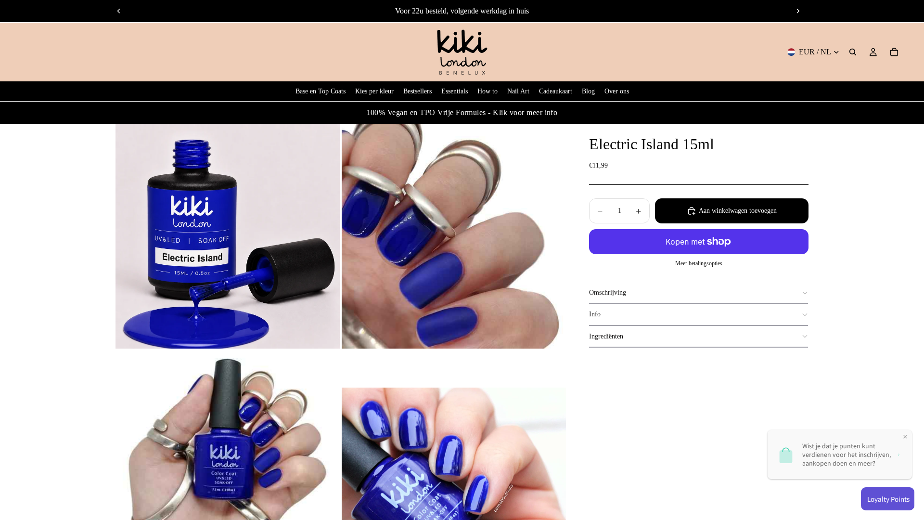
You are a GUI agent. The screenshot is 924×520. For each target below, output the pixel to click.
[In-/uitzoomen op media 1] (228, 236)
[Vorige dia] (118, 11)
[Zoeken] (852, 52)
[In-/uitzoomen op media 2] (454, 236)
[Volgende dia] (797, 11)
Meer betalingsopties (698, 263)
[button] (698, 293)
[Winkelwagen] (894, 52)
